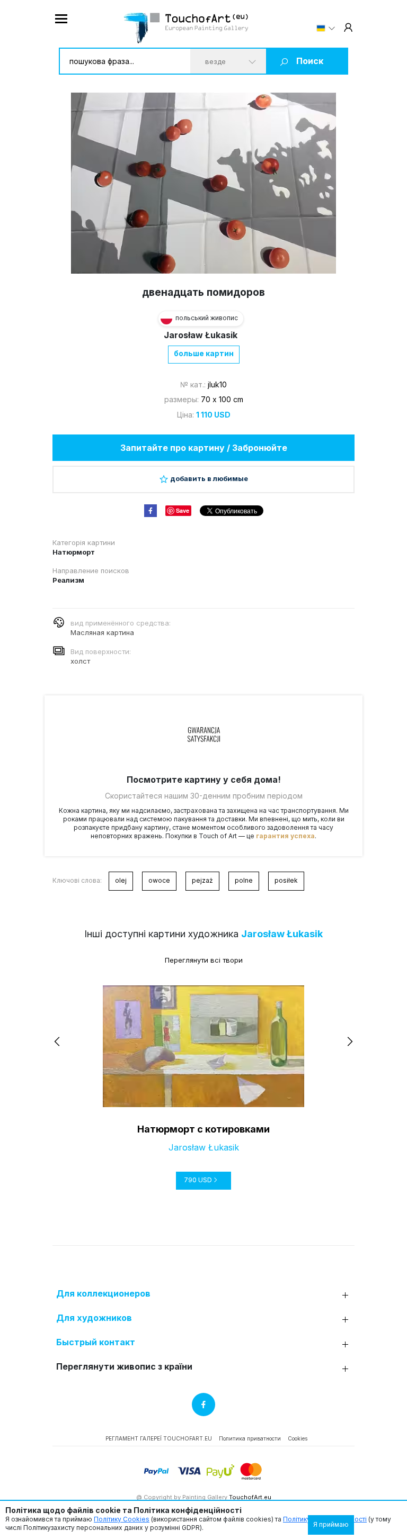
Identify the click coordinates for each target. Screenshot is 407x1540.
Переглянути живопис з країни (124, 1367)
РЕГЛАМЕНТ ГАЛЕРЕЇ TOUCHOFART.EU (158, 1438)
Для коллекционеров (103, 1294)
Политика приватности (250, 1438)
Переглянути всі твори (204, 960)
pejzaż (202, 880)
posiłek (286, 880)
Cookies (297, 1438)
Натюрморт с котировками (203, 1129)
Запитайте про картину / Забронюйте (203, 447)
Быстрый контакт (95, 1342)
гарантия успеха (285, 836)
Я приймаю (331, 1524)
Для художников (94, 1318)
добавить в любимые (209, 478)
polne (244, 880)
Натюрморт (73, 552)
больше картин (204, 353)
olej (121, 880)
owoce (159, 880)
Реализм (68, 580)
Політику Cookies (121, 1519)
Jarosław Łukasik (200, 335)
